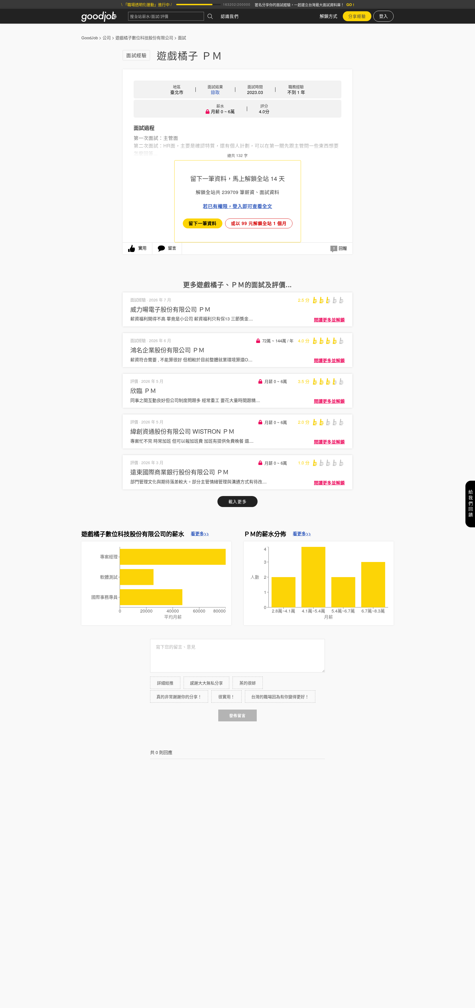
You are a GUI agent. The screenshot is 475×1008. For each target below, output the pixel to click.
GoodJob (89, 37)
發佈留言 (237, 715)
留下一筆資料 (203, 223)
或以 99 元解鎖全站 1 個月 (259, 223)
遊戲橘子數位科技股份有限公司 (144, 37)
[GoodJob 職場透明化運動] (104, 16)
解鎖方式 (328, 16)
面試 (182, 37)
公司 (107, 37)
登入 (383, 16)
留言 (172, 248)
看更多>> (200, 533)
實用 (142, 248)
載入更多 (237, 501)
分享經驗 (357, 16)
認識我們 (230, 16)
